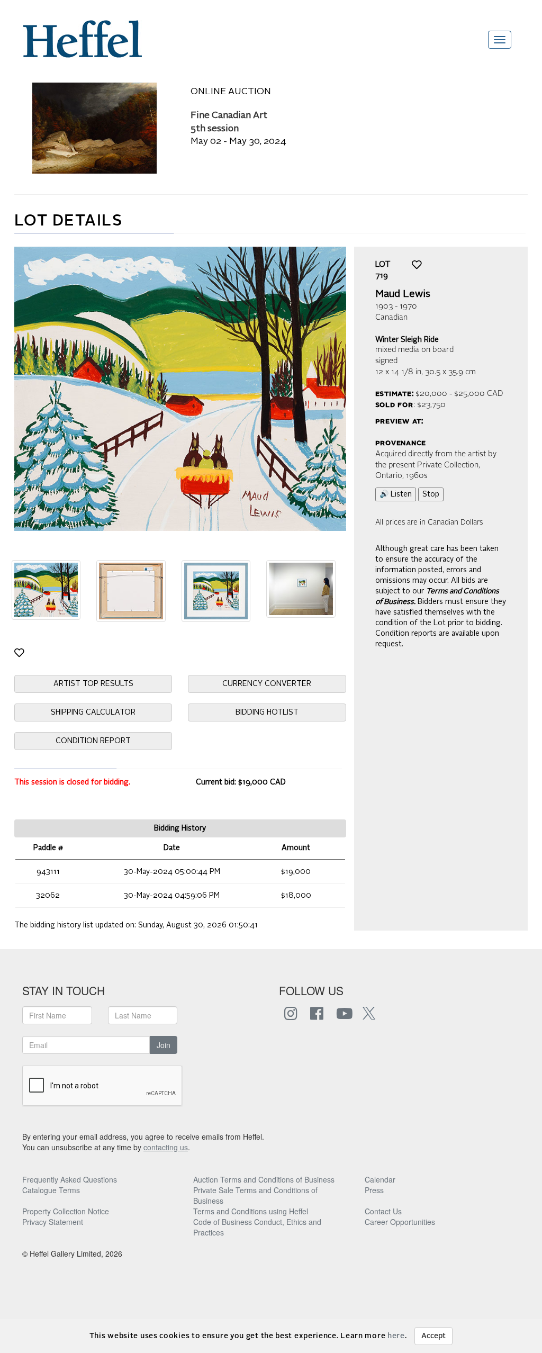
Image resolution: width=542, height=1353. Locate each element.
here (396, 1336)
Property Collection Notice (65, 1211)
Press (374, 1190)
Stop (430, 494)
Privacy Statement (52, 1221)
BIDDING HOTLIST (267, 712)
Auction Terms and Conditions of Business (264, 1179)
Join (163, 1045)
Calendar (380, 1179)
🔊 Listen (396, 494)
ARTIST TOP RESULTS (93, 684)
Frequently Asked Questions (69, 1179)
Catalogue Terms (51, 1190)
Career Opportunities (400, 1221)
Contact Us (383, 1211)
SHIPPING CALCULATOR (93, 712)
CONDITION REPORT (93, 741)
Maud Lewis (402, 294)
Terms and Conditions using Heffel (250, 1211)
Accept (433, 1336)
